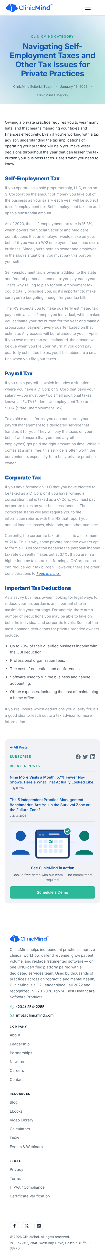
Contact (17, 1079)
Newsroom (19, 1061)
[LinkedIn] (92, 756)
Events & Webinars (26, 1146)
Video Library (21, 1120)
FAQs (14, 1138)
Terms (15, 1178)
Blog (14, 1102)
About (15, 1035)
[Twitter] (85, 756)
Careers (17, 1070)
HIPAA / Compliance (27, 1187)
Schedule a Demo (52, 892)
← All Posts (19, 747)
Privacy (16, 1169)
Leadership (20, 1044)
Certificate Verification (30, 1196)
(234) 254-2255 (30, 1006)
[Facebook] (78, 756)
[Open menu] (88, 7)
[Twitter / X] (26, 1225)
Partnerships (21, 1053)
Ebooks (16, 1111)
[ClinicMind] (29, 8)
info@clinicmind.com (34, 1015)
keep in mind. (48, 573)
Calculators (20, 1129)
